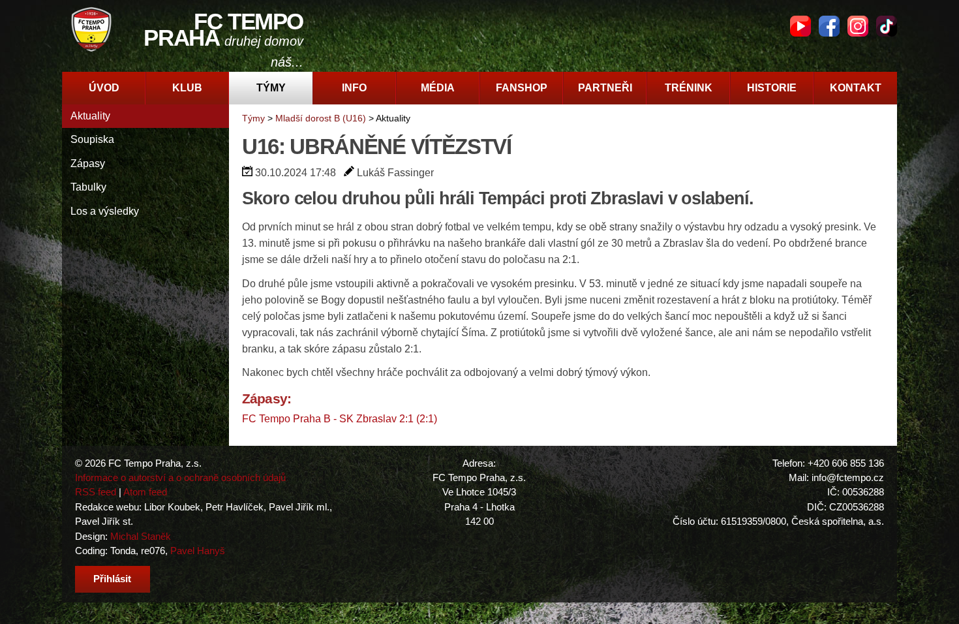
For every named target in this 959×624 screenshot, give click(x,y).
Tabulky (88, 187)
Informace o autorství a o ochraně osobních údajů (180, 477)
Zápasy (87, 163)
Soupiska (92, 139)
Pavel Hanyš (197, 550)
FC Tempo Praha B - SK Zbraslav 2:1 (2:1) (339, 418)
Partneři (605, 87)
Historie (772, 87)
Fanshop (521, 87)
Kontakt (855, 87)
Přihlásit (112, 578)
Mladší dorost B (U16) (320, 118)
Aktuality (90, 115)
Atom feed (145, 491)
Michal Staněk (140, 536)
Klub (187, 87)
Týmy (271, 87)
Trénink (688, 87)
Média (438, 87)
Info (354, 87)
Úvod (104, 87)
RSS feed (95, 491)
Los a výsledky (104, 211)
